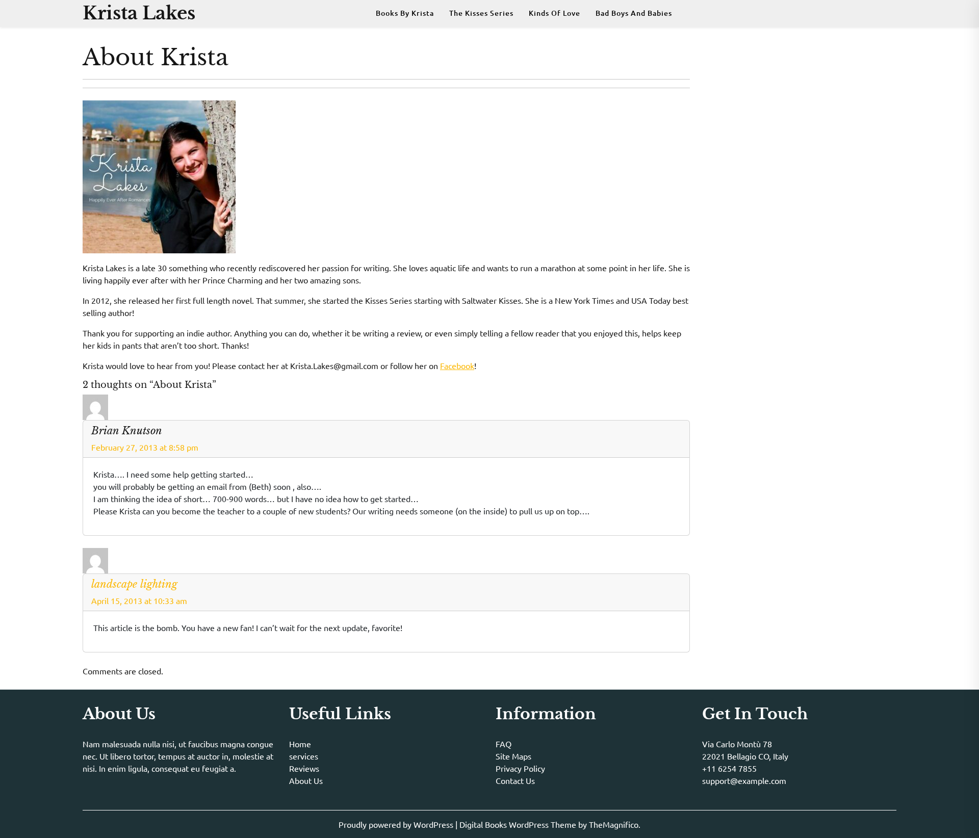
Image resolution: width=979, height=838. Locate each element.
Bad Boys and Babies (634, 13)
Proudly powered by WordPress (397, 824)
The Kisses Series (481, 13)
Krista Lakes (139, 13)
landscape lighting (134, 584)
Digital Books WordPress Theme (518, 824)
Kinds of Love (554, 13)
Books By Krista (405, 13)
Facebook (457, 365)
